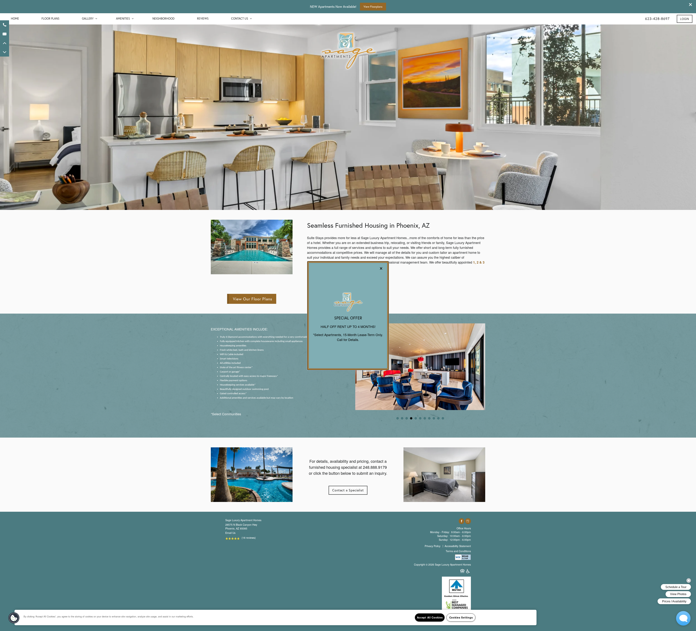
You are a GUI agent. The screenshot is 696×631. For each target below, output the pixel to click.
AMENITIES (123, 18)
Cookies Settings (461, 617)
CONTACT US (239, 18)
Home (15, 18)
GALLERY (88, 18)
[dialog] (348, 315)
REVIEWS (203, 18)
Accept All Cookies (430, 617)
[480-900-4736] (4, 24)
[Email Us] (4, 33)
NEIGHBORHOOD (163, 18)
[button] (684, 19)
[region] (275, 617)
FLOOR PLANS (50, 18)
